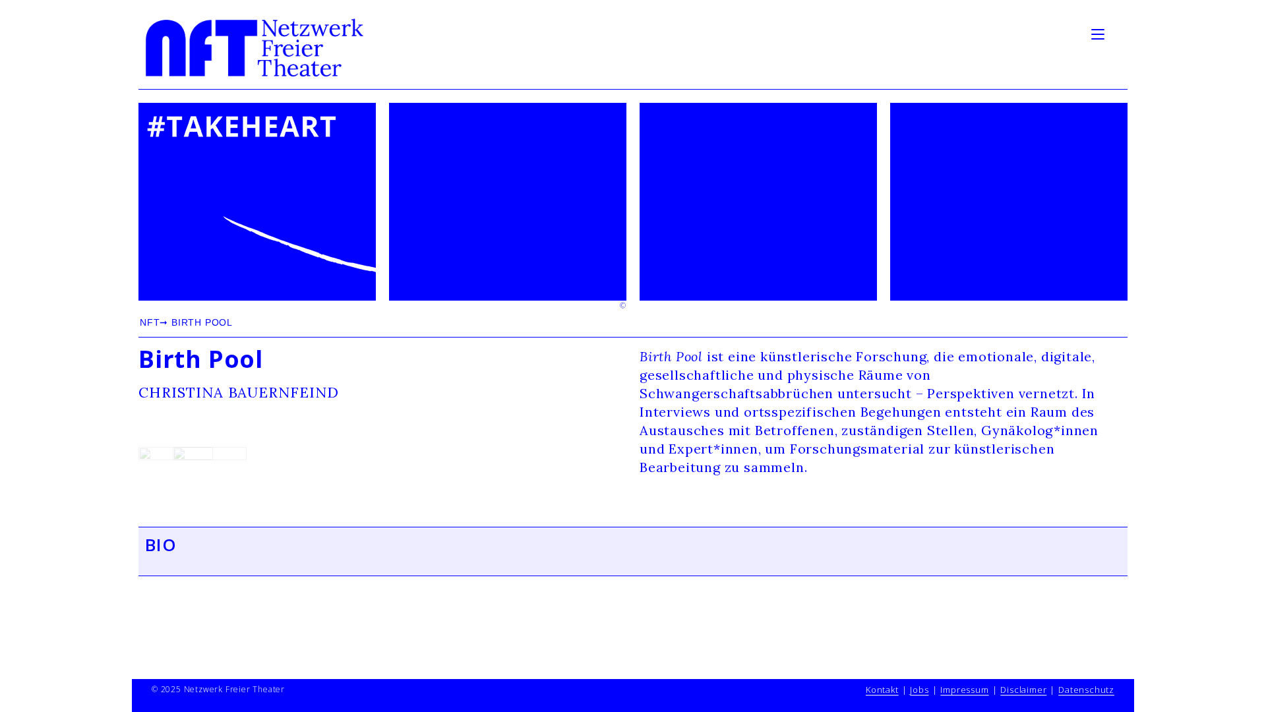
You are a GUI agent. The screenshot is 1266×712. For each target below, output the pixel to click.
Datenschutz (1086, 690)
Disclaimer (1023, 690)
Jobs (919, 690)
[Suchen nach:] (1118, 33)
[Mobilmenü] (1099, 33)
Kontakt (882, 690)
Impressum (964, 690)
